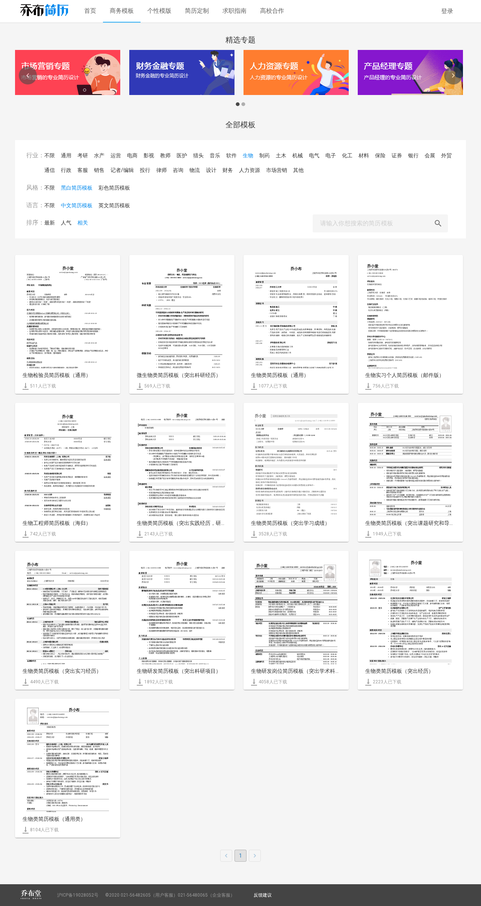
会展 (430, 155)
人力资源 (249, 170)
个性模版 (159, 10)
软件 (231, 155)
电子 (330, 155)
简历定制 (197, 10)
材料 (363, 155)
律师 (161, 170)
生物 (248, 155)
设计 (211, 170)
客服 (82, 170)
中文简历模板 (76, 205)
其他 (298, 170)
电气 (314, 155)
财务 (227, 170)
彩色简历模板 (114, 188)
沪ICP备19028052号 (77, 895)
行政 (66, 170)
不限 (49, 155)
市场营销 (276, 170)
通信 (49, 170)
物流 (194, 170)
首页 (90, 10)
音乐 (215, 155)
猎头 (198, 155)
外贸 (446, 155)
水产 (99, 155)
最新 (49, 223)
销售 (99, 170)
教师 (165, 155)
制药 (264, 155)
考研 (82, 155)
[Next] (453, 75)
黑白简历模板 (76, 188)
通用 (66, 155)
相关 (82, 223)
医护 (182, 155)
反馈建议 (263, 895)
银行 (413, 155)
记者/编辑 (122, 170)
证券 (397, 155)
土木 (281, 155)
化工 (347, 155)
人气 (66, 223)
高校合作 (272, 10)
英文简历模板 (114, 205)
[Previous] (28, 75)
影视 (149, 155)
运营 (115, 155)
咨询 (178, 170)
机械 (297, 155)
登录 (447, 11)
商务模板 (122, 10)
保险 (380, 155)
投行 (145, 170)
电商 (132, 155)
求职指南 (234, 10)
